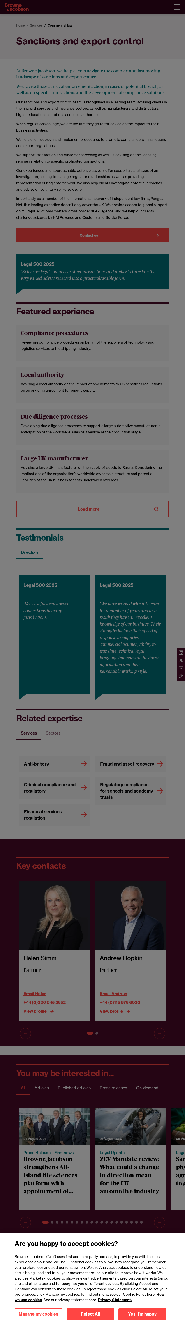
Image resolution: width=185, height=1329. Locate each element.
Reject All (90, 1314)
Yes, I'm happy (142, 1314)
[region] (92, 1281)
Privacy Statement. (115, 1300)
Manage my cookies (38, 1314)
